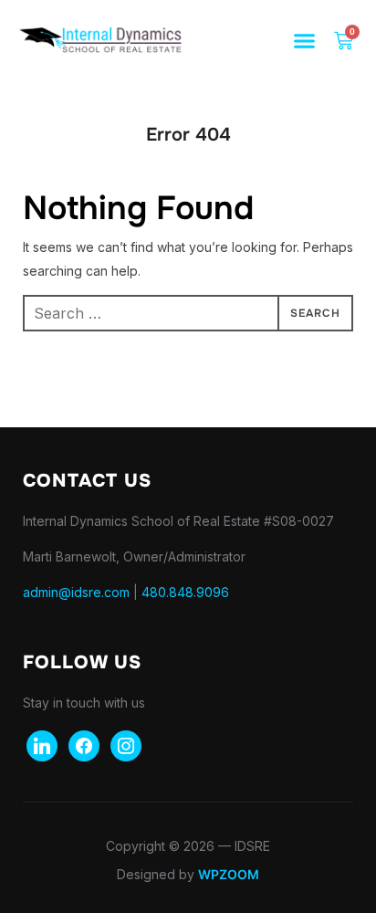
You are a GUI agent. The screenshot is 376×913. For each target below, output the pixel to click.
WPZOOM (228, 874)
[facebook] (83, 744)
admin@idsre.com (76, 592)
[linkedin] (41, 744)
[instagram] (125, 744)
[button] (304, 41)
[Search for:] (188, 313)
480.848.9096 (185, 592)
